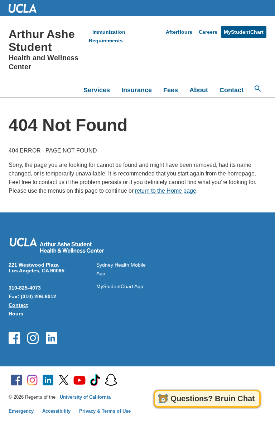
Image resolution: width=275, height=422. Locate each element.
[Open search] (257, 88)
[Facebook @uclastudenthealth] (14, 338)
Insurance (136, 90)
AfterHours (179, 32)
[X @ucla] (64, 380)
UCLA (26, 8)
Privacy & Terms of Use (105, 411)
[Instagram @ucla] (32, 380)
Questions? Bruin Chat (212, 398)
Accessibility (56, 411)
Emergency (21, 411)
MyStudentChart (244, 32)
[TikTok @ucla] (95, 380)
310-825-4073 (25, 288)
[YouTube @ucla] (79, 380)
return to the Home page (165, 191)
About (198, 90)
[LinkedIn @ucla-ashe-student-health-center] (51, 338)
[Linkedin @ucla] (48, 380)
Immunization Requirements (107, 36)
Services (96, 90)
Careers (208, 32)
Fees (170, 90)
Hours (16, 313)
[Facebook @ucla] (16, 380)
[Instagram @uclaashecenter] (33, 338)
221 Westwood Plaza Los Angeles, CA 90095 (36, 267)
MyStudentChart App (119, 286)
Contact (231, 90)
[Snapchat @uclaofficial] (111, 380)
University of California (85, 397)
